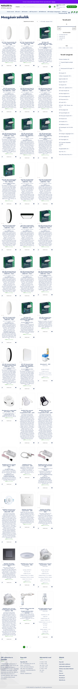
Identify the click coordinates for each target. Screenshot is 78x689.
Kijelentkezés (62, 680)
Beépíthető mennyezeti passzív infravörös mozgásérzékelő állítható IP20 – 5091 (9, 510)
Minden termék (10, 11)
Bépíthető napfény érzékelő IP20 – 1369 (27, 609)
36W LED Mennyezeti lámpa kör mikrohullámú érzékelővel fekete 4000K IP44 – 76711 (9, 365)
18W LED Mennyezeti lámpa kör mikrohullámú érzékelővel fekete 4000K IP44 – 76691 (9, 134)
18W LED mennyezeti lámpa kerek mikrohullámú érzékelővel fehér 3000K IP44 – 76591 (9, 89)
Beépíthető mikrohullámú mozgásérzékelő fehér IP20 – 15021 (45, 510)
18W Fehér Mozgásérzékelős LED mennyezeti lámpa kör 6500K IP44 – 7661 (27, 43)
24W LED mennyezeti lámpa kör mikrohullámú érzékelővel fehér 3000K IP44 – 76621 (45, 226)
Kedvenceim (62, 675)
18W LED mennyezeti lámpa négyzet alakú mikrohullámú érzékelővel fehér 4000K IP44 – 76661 (27, 135)
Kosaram (61, 673)
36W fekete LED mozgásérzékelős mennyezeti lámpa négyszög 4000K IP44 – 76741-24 (27, 319)
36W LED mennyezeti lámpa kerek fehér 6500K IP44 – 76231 (45, 318)
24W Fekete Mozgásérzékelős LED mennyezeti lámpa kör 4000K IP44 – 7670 (9, 226)
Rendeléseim (62, 677)
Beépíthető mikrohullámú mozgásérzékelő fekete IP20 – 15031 (9, 565)
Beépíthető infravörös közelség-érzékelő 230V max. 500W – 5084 (9, 465)
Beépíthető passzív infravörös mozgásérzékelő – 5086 (27, 564)
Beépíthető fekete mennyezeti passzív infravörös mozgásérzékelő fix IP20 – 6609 (45, 411)
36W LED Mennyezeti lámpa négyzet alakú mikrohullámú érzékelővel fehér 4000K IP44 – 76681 (27, 366)
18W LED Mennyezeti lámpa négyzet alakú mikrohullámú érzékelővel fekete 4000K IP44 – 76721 (45, 135)
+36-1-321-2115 (72, 6)
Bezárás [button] (53, 1)
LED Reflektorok (42, 11)
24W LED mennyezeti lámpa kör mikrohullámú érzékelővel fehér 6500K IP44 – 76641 (27, 272)
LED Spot (64, 11)
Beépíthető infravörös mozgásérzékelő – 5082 (27, 465)
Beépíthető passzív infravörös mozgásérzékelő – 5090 (45, 564)
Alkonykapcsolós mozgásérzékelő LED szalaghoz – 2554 (9, 411)
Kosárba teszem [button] (9, 65)
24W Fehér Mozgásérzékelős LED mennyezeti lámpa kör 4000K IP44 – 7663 (27, 180)
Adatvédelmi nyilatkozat (64, 664)
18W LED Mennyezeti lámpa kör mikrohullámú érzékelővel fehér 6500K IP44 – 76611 (45, 89)
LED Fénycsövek (33, 11)
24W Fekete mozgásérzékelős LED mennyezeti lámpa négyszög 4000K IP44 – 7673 (27, 226)
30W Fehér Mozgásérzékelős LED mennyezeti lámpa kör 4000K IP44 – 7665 (9, 318)
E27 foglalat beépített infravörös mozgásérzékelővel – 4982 (45, 609)
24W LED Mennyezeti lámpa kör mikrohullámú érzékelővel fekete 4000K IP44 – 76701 (45, 272)
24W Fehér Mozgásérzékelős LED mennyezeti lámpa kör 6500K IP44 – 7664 (45, 180)
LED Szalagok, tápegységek (53, 11)
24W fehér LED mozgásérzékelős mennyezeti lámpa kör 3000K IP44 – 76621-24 (9, 180)
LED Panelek (24, 11)
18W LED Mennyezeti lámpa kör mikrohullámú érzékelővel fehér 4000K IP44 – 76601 (27, 89)
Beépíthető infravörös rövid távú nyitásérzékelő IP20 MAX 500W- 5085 (45, 465)
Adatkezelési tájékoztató (64, 666)
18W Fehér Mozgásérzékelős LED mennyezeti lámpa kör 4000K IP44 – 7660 (9, 43)
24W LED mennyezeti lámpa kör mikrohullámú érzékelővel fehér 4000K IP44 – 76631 (9, 272)
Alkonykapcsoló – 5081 (45, 364)
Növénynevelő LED (63, 13)
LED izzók (17, 11)
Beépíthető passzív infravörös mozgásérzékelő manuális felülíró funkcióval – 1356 (9, 609)
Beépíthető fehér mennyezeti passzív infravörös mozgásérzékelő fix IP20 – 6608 (27, 411)
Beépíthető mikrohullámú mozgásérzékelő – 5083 (27, 510)
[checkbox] (60, 48)
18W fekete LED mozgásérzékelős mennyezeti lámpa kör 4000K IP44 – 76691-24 (45, 44)
